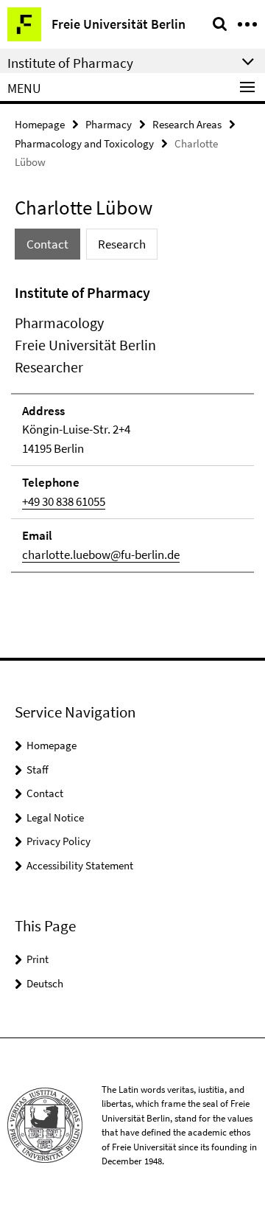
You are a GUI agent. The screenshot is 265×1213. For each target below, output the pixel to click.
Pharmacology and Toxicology (84, 143)
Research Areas (187, 124)
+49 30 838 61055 (63, 501)
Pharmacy (108, 124)
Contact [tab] (47, 244)
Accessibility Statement (79, 865)
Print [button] (37, 959)
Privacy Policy (58, 841)
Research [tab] (122, 244)
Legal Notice (55, 817)
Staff (37, 769)
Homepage (40, 124)
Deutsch (44, 983)
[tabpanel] (132, 428)
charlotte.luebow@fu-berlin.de (101, 554)
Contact (44, 793)
